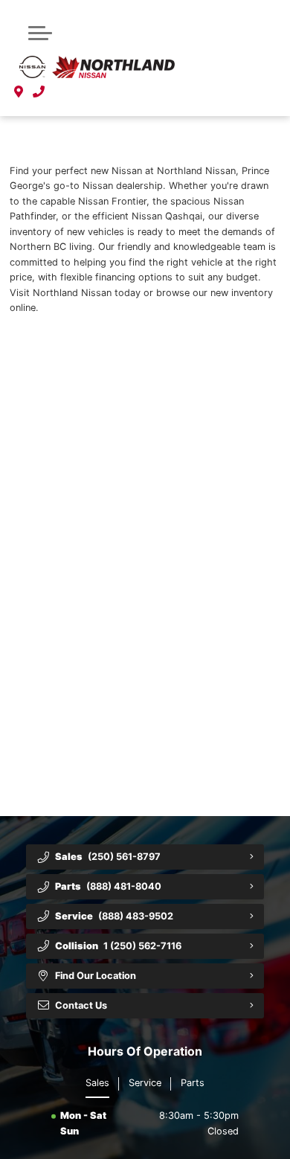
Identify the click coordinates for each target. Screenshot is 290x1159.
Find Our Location (95, 975)
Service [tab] (145, 1082)
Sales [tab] (97, 1082)
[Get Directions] (19, 92)
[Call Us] (39, 92)
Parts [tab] (192, 1082)
